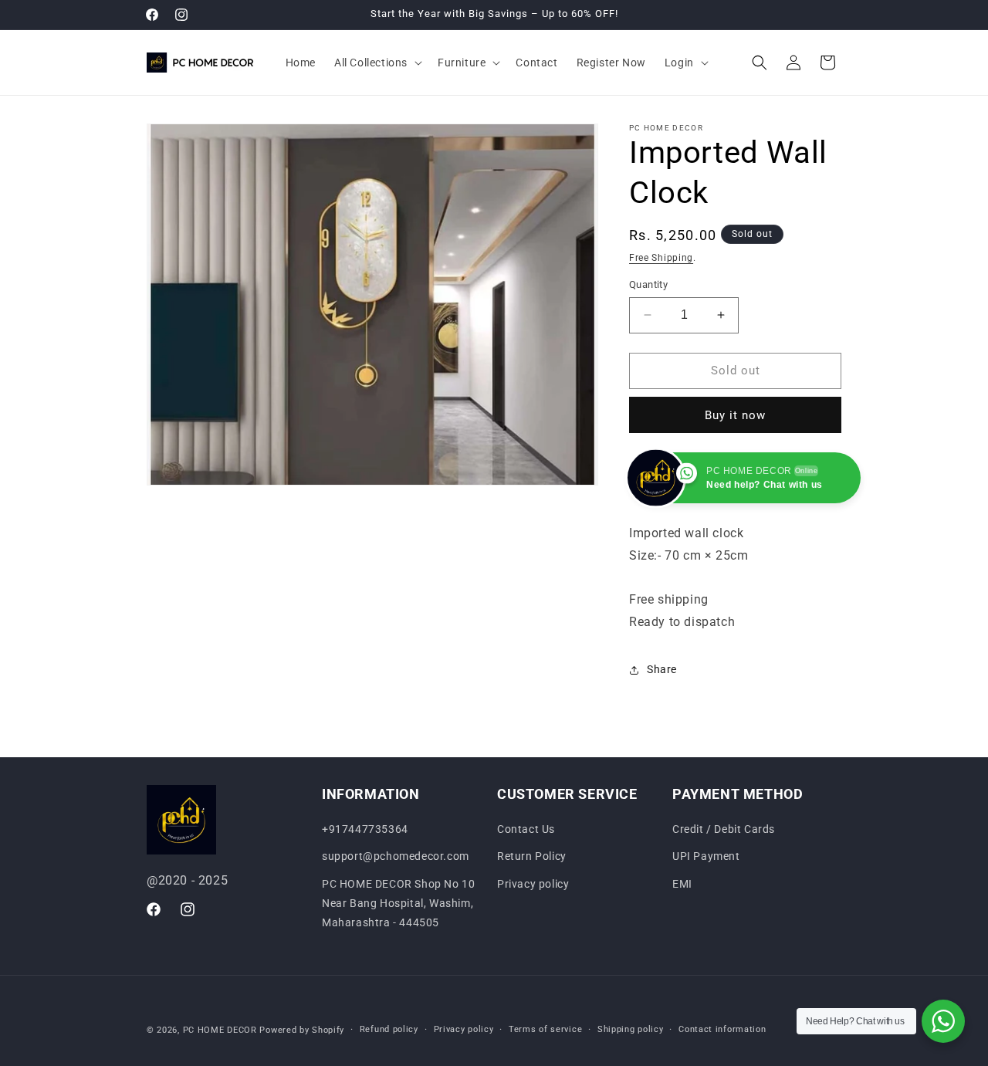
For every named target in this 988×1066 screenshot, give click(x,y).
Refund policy (389, 1029)
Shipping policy (630, 1029)
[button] (376, 62)
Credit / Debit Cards (723, 829)
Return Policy (532, 857)
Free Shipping (661, 257)
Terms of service (545, 1029)
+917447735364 (365, 829)
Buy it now (735, 415)
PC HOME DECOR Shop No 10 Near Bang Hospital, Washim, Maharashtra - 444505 (398, 903)
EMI (682, 884)
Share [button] (662, 669)
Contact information (722, 1029)
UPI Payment (706, 857)
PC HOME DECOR (220, 1030)
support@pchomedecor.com (395, 857)
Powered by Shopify (301, 1030)
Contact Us (526, 829)
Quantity (648, 284)
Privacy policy (533, 884)
